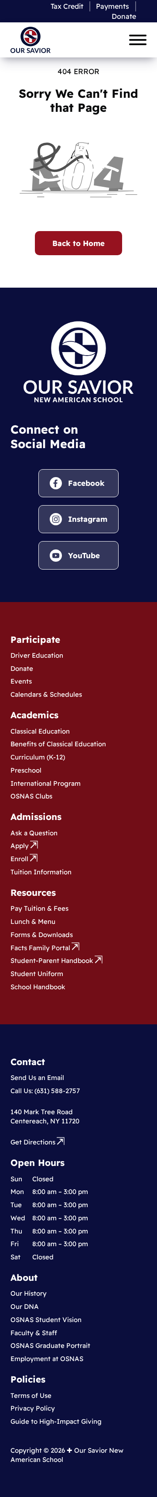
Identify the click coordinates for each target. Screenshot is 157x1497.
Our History (28, 1293)
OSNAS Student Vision (46, 1319)
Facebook (86, 483)
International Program (45, 783)
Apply (19, 845)
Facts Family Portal (40, 948)
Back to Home (78, 243)
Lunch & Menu (32, 921)
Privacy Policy (32, 1408)
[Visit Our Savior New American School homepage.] (78, 360)
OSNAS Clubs (31, 796)
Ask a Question (34, 833)
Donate (124, 16)
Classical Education (40, 731)
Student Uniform (36, 973)
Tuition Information (41, 872)
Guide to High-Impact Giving (56, 1421)
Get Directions (32, 1142)
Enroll (19, 859)
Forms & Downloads (41, 934)
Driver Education (36, 655)
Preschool (25, 770)
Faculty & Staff (33, 1333)
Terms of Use (30, 1395)
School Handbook (37, 987)
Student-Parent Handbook (51, 960)
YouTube (84, 555)
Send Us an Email (37, 1077)
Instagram (87, 519)
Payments (112, 6)
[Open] (138, 40)
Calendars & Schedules (46, 694)
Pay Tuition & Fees (39, 908)
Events (21, 681)
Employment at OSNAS (46, 1358)
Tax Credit (67, 6)
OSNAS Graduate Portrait (50, 1345)
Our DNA (24, 1306)
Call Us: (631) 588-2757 (45, 1091)
